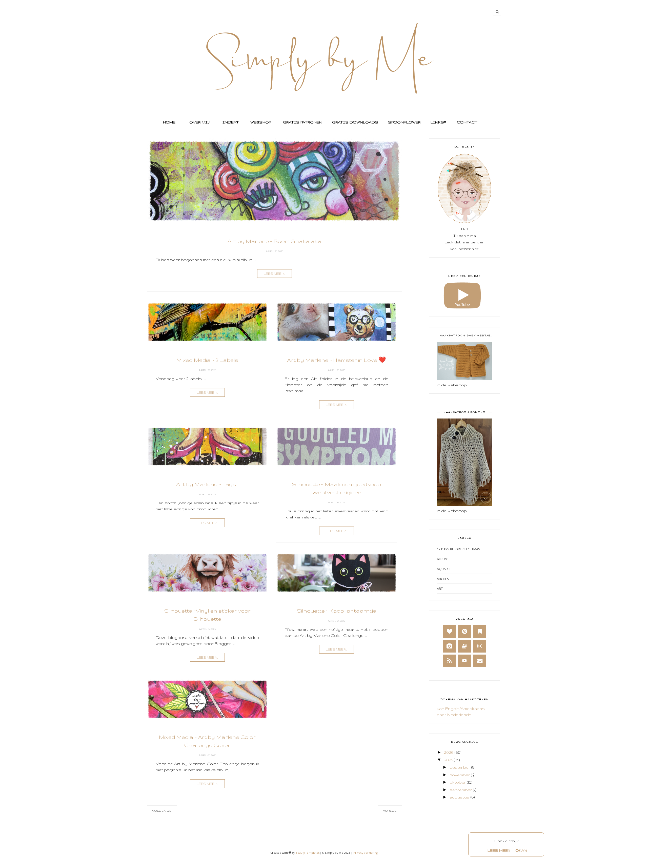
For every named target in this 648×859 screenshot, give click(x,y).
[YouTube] (464, 661)
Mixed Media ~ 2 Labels (207, 360)
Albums (443, 559)
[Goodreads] (464, 646)
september (461, 790)
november (460, 775)
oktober (458, 782)
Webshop (260, 122)
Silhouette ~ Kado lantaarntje (336, 611)
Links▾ (438, 122)
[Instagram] (479, 646)
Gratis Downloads (354, 122)
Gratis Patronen (302, 122)
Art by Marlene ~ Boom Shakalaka (274, 241)
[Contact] (479, 661)
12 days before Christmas (458, 549)
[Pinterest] (464, 631)
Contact (467, 122)
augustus (460, 797)
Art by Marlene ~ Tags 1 (207, 484)
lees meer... (274, 273)
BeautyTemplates (307, 852)
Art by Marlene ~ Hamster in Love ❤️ (336, 360)
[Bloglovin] (449, 631)
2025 (448, 760)
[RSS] (449, 661)
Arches (443, 578)
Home (169, 122)
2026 (449, 752)
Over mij (199, 122)
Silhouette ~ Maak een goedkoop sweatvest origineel (336, 488)
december (460, 767)
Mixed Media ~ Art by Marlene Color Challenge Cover (207, 741)
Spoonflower (404, 122)
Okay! (521, 850)
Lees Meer (499, 850)
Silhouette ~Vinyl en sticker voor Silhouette (207, 615)
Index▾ (230, 122)
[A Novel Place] (479, 631)
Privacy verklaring (365, 852)
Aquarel (444, 569)
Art (440, 588)
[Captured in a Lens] (449, 646)
